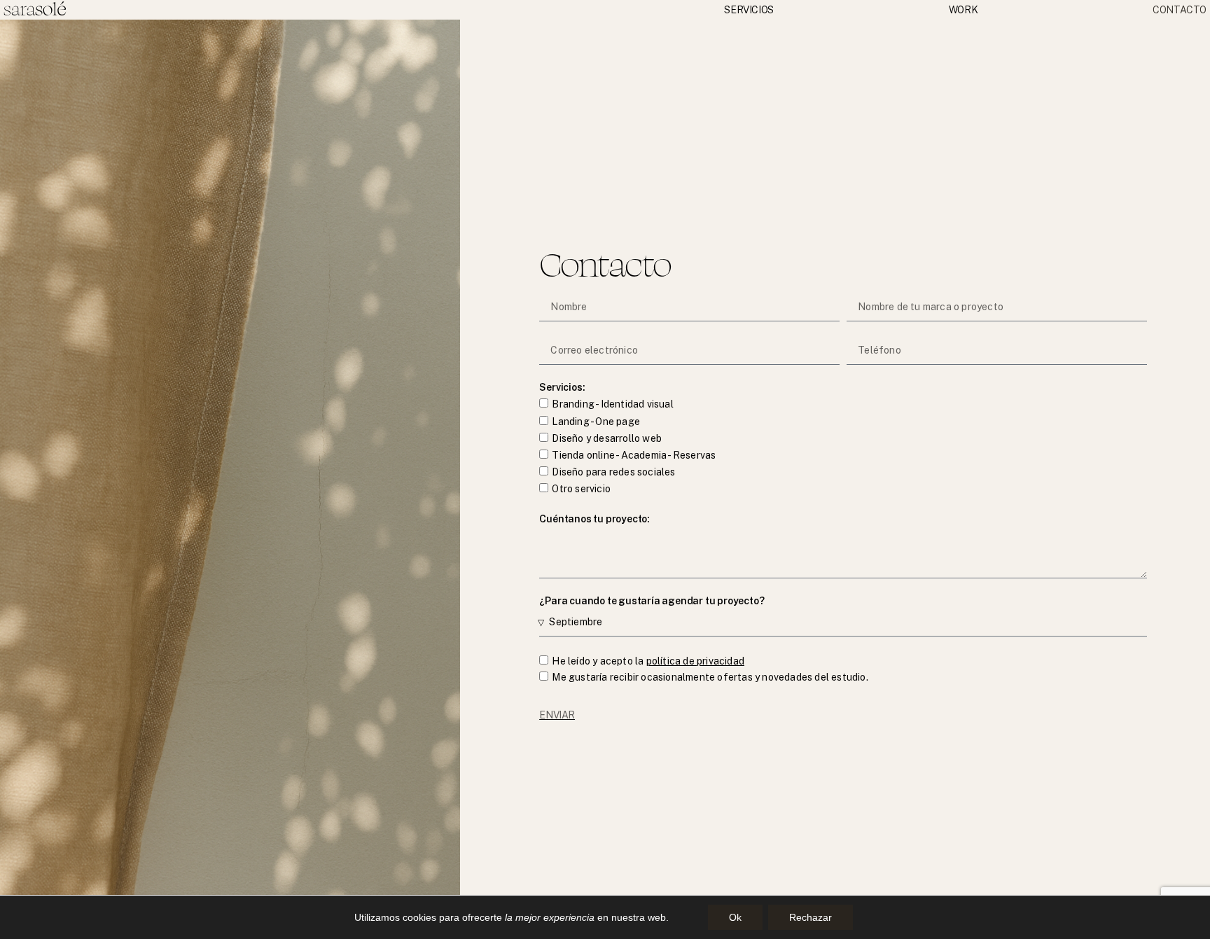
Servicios (748, 9)
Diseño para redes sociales (613, 472)
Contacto (1179, 9)
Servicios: (562, 387)
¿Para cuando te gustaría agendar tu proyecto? (651, 600)
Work (963, 9)
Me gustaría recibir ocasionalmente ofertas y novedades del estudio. (710, 677)
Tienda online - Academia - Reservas (634, 455)
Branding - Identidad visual (612, 404)
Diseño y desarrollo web (607, 438)
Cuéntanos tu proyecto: (594, 518)
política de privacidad (695, 661)
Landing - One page (596, 421)
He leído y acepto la (648, 661)
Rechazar (810, 917)
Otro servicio (581, 488)
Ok (735, 917)
